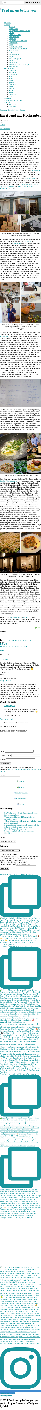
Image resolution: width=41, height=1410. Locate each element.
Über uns (7, 98)
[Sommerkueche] (20, 798)
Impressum (12, 104)
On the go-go (9, 68)
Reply (2, 659)
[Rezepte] (20, 787)
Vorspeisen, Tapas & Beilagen (19, 64)
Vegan (11, 60)
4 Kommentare (5, 129)
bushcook (8, 680)
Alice (6, 659)
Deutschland (13, 70)
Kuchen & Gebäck (15, 47)
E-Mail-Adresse (5, 755)
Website (2, 759)
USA (10, 96)
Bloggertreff (10, 640)
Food (22, 640)
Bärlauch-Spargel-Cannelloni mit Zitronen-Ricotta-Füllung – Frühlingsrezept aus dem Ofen (21, 826)
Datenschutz (13, 106)
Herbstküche (13, 43)
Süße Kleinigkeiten (15, 58)
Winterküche (13, 66)
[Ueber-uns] (20, 781)
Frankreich (12, 72)
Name (2, 751)
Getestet (22, 110)
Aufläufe (12, 27)
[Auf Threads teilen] (6, 644)
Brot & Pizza (13, 29)
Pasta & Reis (13, 51)
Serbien (11, 90)
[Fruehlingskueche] (21, 793)
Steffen (2, 125)
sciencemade (9, 719)
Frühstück (12, 39)
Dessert (11, 33)
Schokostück (16, 243)
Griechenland (13, 74)
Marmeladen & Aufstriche (18, 49)
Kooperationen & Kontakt (13, 100)
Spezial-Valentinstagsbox (8, 481)
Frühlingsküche (14, 37)
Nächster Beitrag (20, 646)
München (28, 640)
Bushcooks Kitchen (26, 184)
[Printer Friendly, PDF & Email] (37, 627)
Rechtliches (8, 102)
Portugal (12, 88)
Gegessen (3, 110)
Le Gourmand (9, 186)
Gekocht (10, 110)
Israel (10, 76)
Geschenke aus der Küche (18, 41)
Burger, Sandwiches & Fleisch (19, 31)
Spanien (11, 92)
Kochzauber (36, 170)
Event (17, 640)
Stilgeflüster (27, 617)
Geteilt (16, 110)
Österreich (12, 84)
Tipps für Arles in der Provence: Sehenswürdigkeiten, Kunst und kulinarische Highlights (19, 831)
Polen (11, 86)
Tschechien (13, 94)
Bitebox (28, 241)
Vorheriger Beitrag (7, 646)
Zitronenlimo (4, 336)
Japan (11, 80)
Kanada (11, 82)
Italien (11, 78)
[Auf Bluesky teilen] (4, 644)
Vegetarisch (13, 62)
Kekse (11, 45)
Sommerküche (14, 55)
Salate (11, 53)
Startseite (7, 23)
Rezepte (7, 25)
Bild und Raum (30, 178)
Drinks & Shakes (15, 35)
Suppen (11, 57)
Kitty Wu (12, 706)
